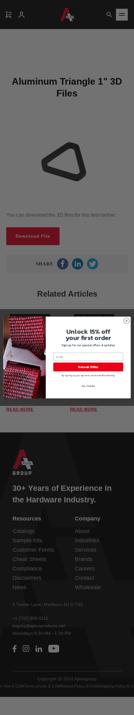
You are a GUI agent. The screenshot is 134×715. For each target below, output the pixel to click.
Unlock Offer (88, 367)
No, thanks (88, 386)
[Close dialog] (126, 320)
